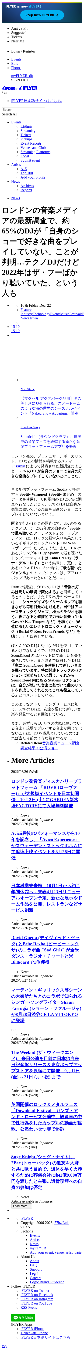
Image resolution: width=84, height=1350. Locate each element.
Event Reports (31, 143)
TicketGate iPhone (34, 1333)
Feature (26, 310)
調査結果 (28, 748)
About (34, 1261)
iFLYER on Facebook (37, 1295)
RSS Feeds (29, 1307)
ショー (52, 748)
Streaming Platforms (35, 152)
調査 (76, 743)
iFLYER (27, 1218)
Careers (35, 1278)
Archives (27, 186)
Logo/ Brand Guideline (47, 1282)
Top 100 (27, 173)
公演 (43, 748)
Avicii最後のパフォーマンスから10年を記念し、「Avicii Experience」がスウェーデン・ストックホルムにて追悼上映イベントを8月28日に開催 (46, 845)
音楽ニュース (61, 743)
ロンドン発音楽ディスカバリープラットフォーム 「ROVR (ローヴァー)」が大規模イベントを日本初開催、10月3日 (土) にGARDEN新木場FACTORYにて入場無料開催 (46, 793)
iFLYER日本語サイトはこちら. (36, 101)
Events (16, 59)
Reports (26, 190)
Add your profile (33, 177)
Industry (27, 314)
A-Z (24, 169)
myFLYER (19, 76)
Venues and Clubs (34, 148)
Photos (16, 68)
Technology (41, 314)
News (15, 181)
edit (30, 76)
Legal (34, 1274)
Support (36, 1269)
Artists (16, 165)
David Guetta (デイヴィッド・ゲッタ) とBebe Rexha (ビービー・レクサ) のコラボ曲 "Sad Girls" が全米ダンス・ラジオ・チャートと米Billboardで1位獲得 (45, 950)
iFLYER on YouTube (36, 1303)
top (4, 1346)
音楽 (46, 743)
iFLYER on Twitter (35, 1291)
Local (25, 156)
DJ (37, 748)
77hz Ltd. (61, 1223)
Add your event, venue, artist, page (55, 1252)
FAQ (33, 1265)
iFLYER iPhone (32, 1329)
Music (64, 314)
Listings (26, 126)
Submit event (30, 160)
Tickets (26, 135)
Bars (14, 63)
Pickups (26, 139)
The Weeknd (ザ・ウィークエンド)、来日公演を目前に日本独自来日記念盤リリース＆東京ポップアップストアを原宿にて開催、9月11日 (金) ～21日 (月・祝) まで (46, 1064)
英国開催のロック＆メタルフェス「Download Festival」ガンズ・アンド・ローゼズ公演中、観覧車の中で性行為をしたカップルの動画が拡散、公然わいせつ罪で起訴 (46, 1116)
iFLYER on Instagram (37, 1299)
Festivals (75, 314)
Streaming (28, 131)
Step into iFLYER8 (42, 15)
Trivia (33, 318)
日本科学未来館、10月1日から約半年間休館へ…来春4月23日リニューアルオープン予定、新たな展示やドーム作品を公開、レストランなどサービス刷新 (46, 898)
